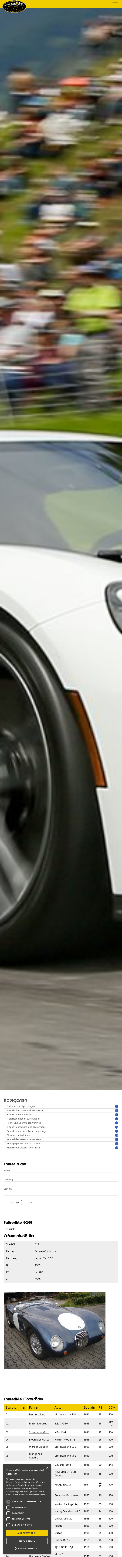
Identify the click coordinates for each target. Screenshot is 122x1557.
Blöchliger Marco (39, 1439)
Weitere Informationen (36, 1494)
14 (117, 1106)
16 (117, 1135)
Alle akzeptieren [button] (26, 1533)
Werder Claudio (38, 1446)
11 (117, 1123)
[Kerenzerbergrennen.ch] (14, 12)
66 (117, 1119)
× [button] (47, 1468)
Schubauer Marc (39, 1432)
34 (117, 1114)
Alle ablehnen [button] (27, 1541)
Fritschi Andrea (38, 1423)
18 (117, 1148)
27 (117, 1110)
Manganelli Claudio (35, 1455)
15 (117, 1127)
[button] (27, 1548)
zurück (10, 1229)
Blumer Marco (37, 1414)
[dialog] (27, 1509)
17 (117, 1131)
